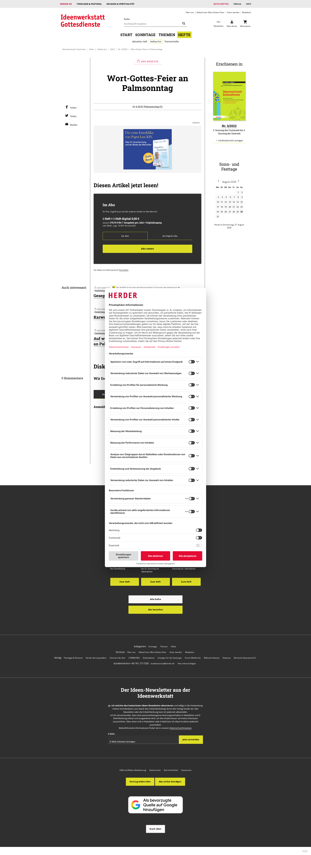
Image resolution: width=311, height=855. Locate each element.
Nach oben (155, 828)
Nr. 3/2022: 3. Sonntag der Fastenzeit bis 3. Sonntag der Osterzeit (146, 288)
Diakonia (227, 657)
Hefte (184, 34)
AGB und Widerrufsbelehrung (133, 770)
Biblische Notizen (211, 657)
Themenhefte (171, 41)
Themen (167, 34)
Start (126, 34)
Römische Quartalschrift (245, 657)
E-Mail (111, 733)
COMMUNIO (134, 657)
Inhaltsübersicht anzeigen (230, 140)
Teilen (73, 107)
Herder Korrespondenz (96, 657)
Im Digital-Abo (169, 235)
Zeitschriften (221, 3)
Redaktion (246, 12)
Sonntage (145, 34)
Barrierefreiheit (171, 770)
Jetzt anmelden (191, 739)
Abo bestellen (155, 609)
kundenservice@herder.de (162, 663)
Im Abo (125, 235)
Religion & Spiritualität (120, 3)
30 (241, 211)
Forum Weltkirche (193, 657)
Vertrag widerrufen (140, 781)
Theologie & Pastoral (89, 3)
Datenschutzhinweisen (181, 728)
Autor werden (233, 12)
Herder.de (66, 3)
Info (248, 3)
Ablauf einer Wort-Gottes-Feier (210, 12)
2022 (112, 49)
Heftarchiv (155, 41)
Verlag (237, 3)
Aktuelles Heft (139, 41)
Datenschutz (155, 770)
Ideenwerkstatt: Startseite (74, 49)
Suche (127, 19)
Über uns (190, 12)
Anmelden (123, 270)
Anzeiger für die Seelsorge (170, 657)
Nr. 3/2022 (122, 49)
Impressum (186, 770)
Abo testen (147, 248)
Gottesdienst (148, 657)
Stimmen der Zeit (117, 657)
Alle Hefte (155, 599)
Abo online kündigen (187, 663)
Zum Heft (125, 581)
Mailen (73, 124)
